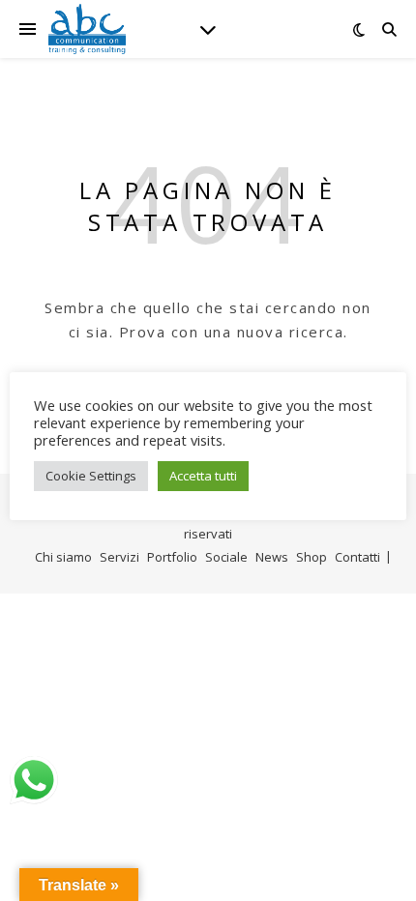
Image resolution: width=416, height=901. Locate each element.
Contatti (357, 557)
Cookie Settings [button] (90, 475)
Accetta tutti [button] (203, 475)
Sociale (226, 557)
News (271, 557)
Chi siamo (63, 557)
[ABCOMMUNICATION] (87, 29)
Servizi (119, 557)
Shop (311, 557)
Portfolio (172, 557)
